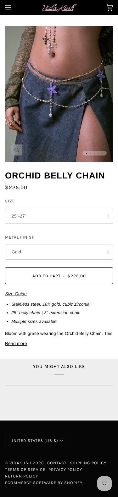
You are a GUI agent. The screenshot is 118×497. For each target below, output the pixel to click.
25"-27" (19, 216)
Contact (57, 462)
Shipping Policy (88, 462)
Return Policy (21, 476)
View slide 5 (102, 153)
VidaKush (20, 462)
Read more (16, 343)
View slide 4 (98, 153)
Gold (16, 252)
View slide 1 (86, 153)
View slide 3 (94, 153)
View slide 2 (90, 153)
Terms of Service (25, 469)
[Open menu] (14, 7)
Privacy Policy (65, 469)
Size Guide (16, 293)
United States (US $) (34, 440)
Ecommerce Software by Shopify (43, 482)
